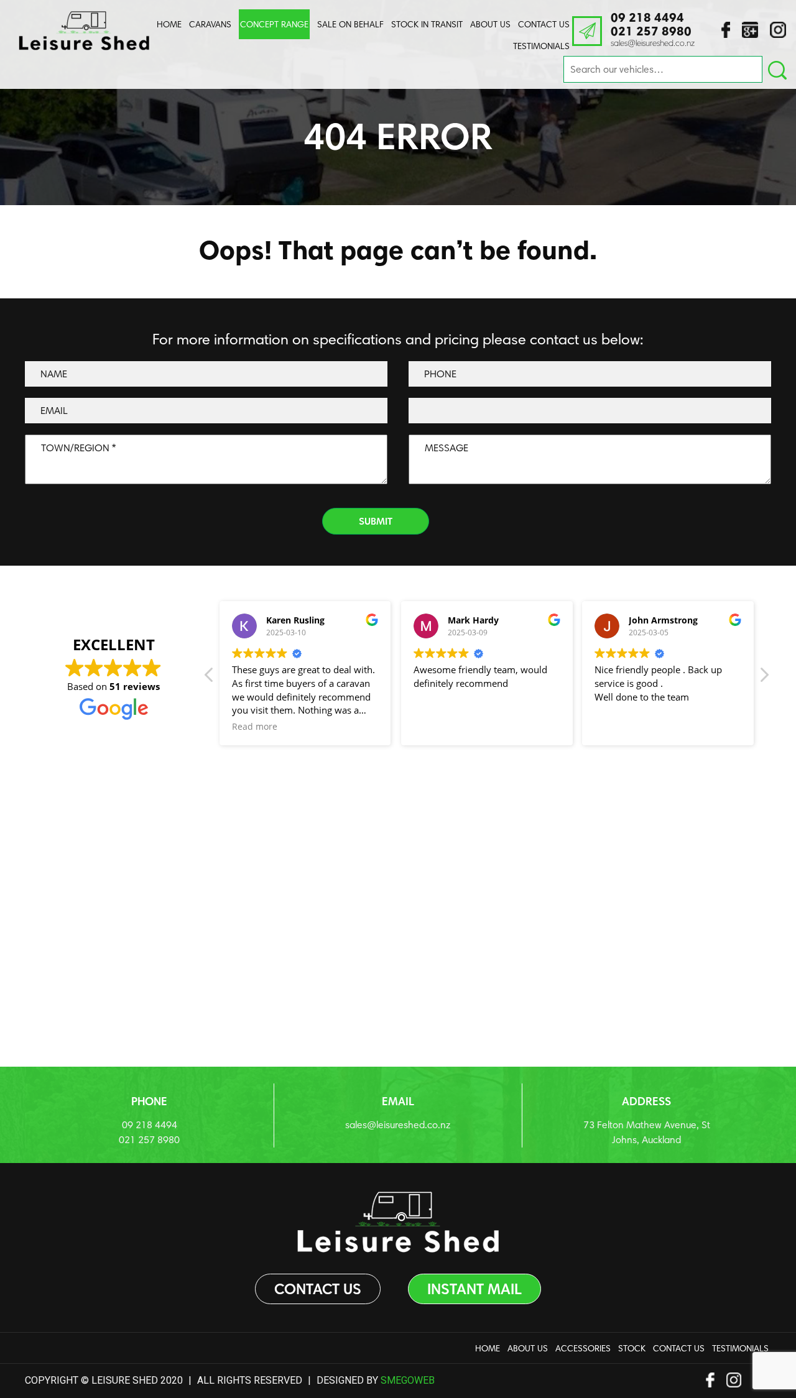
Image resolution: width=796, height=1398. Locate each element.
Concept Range (274, 24)
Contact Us (544, 24)
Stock (632, 1348)
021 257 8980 (651, 31)
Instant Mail (474, 1289)
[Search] (777, 70)
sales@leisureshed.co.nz (653, 42)
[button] (763, 678)
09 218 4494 (647, 17)
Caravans (210, 24)
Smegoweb (408, 1380)
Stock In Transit (427, 24)
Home (169, 24)
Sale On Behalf (350, 24)
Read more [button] (254, 726)
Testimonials (541, 46)
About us (490, 24)
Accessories (583, 1348)
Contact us (317, 1289)
